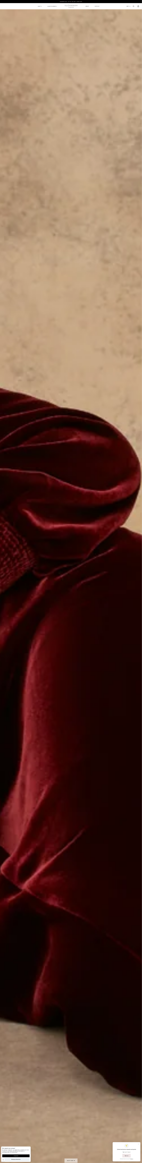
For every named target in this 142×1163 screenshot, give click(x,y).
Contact (97, 6)
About (87, 6)
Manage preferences (15, 1159)
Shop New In (71, 1160)
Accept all (16, 1155)
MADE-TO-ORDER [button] (51, 6)
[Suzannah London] (71, 6)
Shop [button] (39, 6)
